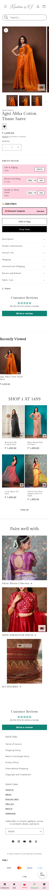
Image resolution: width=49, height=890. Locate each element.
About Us (8, 809)
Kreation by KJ (19, 854)
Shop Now (24, 229)
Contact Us (9, 790)
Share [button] (7, 288)
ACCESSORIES (10, 686)
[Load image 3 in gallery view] (36, 100)
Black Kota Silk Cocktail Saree (11, 443)
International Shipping (16, 768)
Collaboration (10, 813)
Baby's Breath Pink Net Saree (35, 443)
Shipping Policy (13, 750)
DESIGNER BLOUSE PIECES (17, 635)
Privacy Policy (12, 762)
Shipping (5, 137)
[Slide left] (3, 101)
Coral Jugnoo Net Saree (12, 493)
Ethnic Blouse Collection (15, 583)
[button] (5, 6)
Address (8, 794)
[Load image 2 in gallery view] (24, 100)
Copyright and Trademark (18, 774)
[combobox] (28, 17)
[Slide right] (46, 101)
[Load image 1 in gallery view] (12, 100)
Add (41, 180)
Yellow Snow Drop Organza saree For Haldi (35, 494)
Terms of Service (13, 744)
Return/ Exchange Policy (17, 756)
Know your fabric (12, 799)
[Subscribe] (40, 831)
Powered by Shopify (34, 854)
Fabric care (9, 804)
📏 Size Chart (9, 203)
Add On (40, 169)
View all (24, 509)
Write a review (24, 313)
